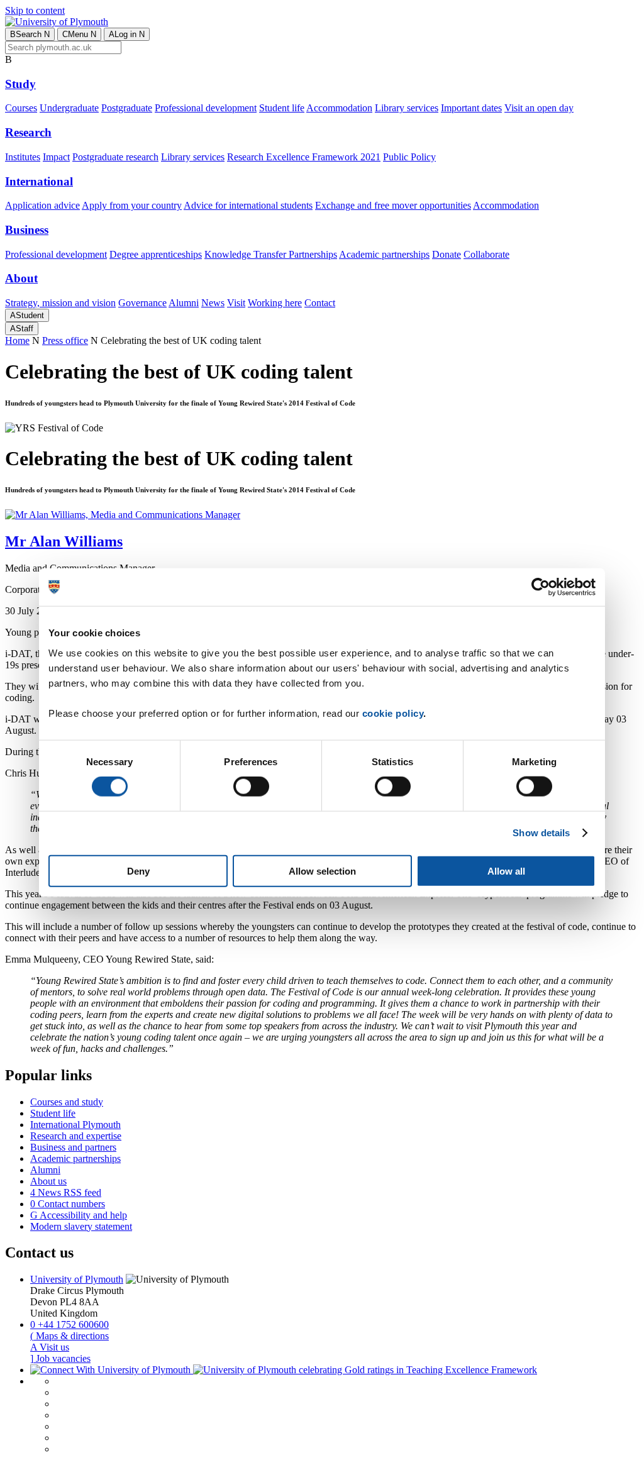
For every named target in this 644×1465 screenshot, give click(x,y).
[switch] (251, 787)
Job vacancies (60, 1358)
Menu (79, 34)
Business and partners (73, 1147)
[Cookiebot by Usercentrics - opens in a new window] (541, 587)
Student (27, 315)
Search (30, 34)
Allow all (506, 870)
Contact (319, 302)
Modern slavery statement (81, 1226)
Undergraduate (69, 107)
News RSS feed (65, 1192)
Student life (281, 107)
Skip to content (35, 10)
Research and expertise (75, 1136)
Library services (406, 107)
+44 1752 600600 (69, 1324)
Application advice (42, 205)
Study (20, 84)
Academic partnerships (384, 254)
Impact (56, 157)
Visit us (49, 1347)
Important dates (471, 107)
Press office (65, 340)
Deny (138, 870)
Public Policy (409, 157)
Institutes (22, 157)
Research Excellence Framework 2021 (303, 157)
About (21, 278)
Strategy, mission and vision (60, 302)
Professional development (206, 107)
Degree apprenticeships (155, 254)
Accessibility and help (78, 1215)
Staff (21, 328)
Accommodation (339, 107)
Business (26, 229)
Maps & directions (69, 1335)
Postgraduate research (115, 157)
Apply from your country (132, 205)
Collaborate (486, 254)
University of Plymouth (76, 1279)
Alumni (184, 302)
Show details (541, 832)
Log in (127, 34)
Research (28, 132)
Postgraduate (126, 107)
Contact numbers (67, 1203)
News (213, 302)
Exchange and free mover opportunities (393, 205)
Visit (236, 302)
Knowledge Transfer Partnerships (270, 254)
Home (17, 340)
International (39, 181)
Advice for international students (248, 205)
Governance (142, 302)
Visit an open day (539, 107)
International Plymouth (75, 1124)
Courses (21, 107)
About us (48, 1181)
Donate (446, 254)
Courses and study (66, 1102)
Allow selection (322, 870)
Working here (275, 302)
